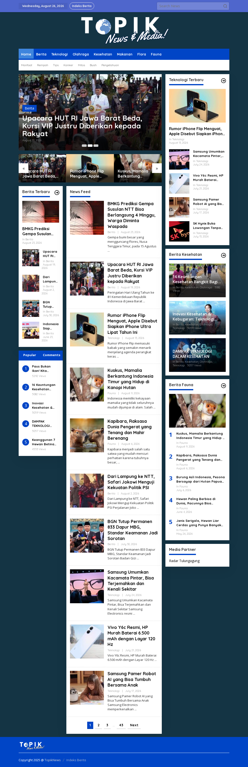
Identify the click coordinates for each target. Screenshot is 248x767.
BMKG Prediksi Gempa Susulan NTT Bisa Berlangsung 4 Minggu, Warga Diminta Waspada (39, 231)
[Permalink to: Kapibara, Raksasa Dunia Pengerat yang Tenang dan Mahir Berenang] (87, 435)
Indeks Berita (76, 760)
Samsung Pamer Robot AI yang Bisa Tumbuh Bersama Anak (132, 679)
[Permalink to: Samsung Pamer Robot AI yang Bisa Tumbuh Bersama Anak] (87, 687)
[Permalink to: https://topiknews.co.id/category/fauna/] (223, 386)
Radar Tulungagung (184, 560)
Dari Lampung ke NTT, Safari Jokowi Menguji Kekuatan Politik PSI (50, 279)
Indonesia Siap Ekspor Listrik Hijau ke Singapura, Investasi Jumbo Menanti (51, 326)
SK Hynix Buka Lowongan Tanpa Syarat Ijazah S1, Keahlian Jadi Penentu (207, 225)
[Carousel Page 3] (95, 145)
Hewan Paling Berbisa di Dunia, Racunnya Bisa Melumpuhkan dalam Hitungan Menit (201, 501)
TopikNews (53, 760)
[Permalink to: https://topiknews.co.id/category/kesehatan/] (223, 255)
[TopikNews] (124, 30)
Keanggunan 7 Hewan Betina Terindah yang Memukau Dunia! (45, 442)
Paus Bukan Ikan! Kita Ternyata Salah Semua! (44, 368)
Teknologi (114, 338)
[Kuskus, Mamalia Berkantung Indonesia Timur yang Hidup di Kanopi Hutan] (154, 407)
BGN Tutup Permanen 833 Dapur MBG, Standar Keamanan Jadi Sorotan (50, 304)
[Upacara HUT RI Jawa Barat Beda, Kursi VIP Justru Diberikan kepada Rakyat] (144, 301)
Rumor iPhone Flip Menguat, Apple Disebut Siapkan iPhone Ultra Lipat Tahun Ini (87, 174)
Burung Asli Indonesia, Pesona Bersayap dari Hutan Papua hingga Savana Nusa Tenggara (200, 479)
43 (121, 725)
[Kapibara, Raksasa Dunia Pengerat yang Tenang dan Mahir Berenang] (119, 462)
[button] (225, 6)
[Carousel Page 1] (84, 145)
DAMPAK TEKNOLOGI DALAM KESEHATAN (41, 423)
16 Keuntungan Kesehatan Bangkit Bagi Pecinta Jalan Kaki (43, 387)
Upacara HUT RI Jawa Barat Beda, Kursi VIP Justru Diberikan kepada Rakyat (82, 125)
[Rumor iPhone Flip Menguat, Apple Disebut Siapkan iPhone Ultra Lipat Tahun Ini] (118, 356)
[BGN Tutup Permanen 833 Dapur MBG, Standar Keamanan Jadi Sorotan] (138, 558)
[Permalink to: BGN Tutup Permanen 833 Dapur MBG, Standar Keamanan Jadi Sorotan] (30, 308)
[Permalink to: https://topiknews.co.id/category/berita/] (57, 193)
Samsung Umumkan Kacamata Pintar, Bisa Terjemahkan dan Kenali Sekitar (131, 580)
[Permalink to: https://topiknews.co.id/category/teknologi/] (223, 81)
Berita (29, 108)
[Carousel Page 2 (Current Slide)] (90, 145)
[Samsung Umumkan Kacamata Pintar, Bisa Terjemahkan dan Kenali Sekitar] (134, 613)
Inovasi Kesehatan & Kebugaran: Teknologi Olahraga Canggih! (42, 405)
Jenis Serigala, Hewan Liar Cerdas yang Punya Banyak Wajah (198, 523)
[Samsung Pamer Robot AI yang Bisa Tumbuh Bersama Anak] (135, 709)
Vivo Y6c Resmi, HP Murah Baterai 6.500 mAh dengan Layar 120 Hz (131, 636)
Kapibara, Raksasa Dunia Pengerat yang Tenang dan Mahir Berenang (130, 429)
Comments (51, 355)
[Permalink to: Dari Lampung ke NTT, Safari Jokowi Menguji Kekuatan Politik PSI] (30, 282)
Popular (29, 355)
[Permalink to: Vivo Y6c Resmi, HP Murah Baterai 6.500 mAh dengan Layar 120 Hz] (87, 641)
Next (134, 725)
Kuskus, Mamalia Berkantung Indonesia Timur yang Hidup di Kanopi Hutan (138, 174)
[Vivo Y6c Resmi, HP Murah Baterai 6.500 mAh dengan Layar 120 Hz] (156, 660)
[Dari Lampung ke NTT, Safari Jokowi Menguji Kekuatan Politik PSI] (138, 508)
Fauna (112, 393)
